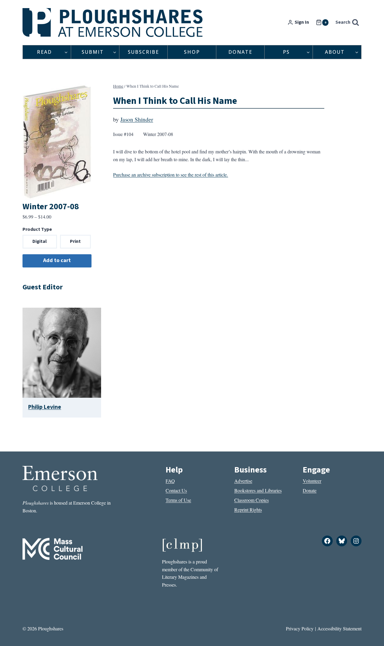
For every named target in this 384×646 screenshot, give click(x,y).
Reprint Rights (248, 509)
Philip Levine (44, 407)
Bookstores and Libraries (258, 490)
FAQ (170, 481)
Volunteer (312, 481)
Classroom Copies (251, 500)
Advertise (243, 481)
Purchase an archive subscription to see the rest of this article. (170, 174)
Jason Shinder (136, 119)
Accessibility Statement (339, 628)
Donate (240, 52)
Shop (192, 52)
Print (75, 241)
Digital (39, 241)
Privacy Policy (300, 628)
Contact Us (176, 490)
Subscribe (143, 52)
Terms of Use (178, 500)
